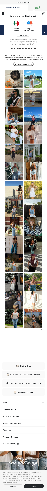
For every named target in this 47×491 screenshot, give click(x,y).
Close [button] (34, 486)
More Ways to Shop (11, 416)
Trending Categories (12, 423)
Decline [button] (13, 486)
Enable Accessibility (23, 2)
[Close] (39, 14)
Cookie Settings (32, 480)
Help (5, 402)
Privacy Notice (19, 44)
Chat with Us (25, 366)
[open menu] (3, 13)
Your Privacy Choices (10, 482)
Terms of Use (29, 44)
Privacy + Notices (10, 437)
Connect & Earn (9, 409)
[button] (17, 482)
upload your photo (23, 64)
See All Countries (23, 36)
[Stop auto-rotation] (45, 32)
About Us (7, 430)
